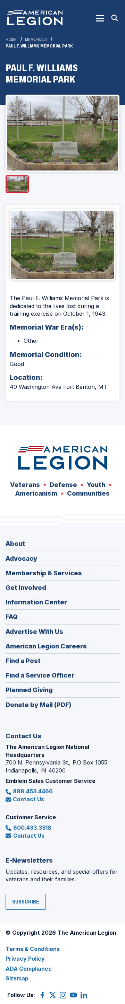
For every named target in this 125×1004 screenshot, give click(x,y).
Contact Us (28, 799)
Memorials (36, 39)
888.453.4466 (33, 791)
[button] (100, 18)
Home (11, 39)
